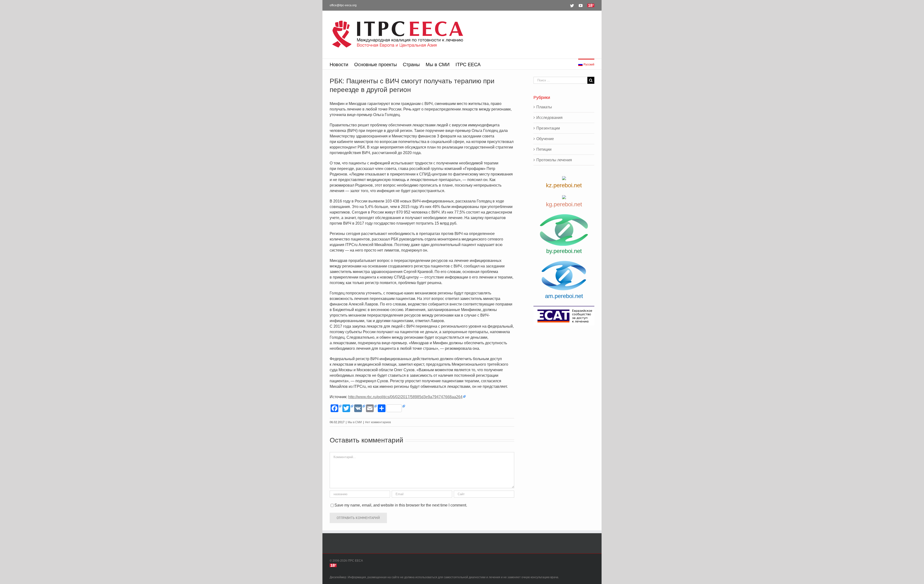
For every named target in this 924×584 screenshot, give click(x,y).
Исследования (549, 118)
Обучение (545, 139)
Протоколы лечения (554, 160)
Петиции (544, 149)
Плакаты (544, 107)
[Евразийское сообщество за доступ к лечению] (563, 316)
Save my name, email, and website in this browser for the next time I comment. (400, 505)
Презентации (548, 128)
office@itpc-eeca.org (343, 5)
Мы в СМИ (355, 422)
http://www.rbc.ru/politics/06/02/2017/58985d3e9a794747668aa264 (405, 397)
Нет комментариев (378, 422)
